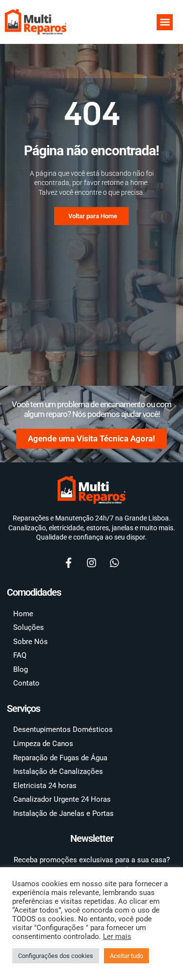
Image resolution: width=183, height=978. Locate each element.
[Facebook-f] (69, 562)
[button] (165, 22)
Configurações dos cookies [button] (55, 955)
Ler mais (117, 936)
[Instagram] (91, 562)
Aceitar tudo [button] (126, 955)
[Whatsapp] (114, 562)
